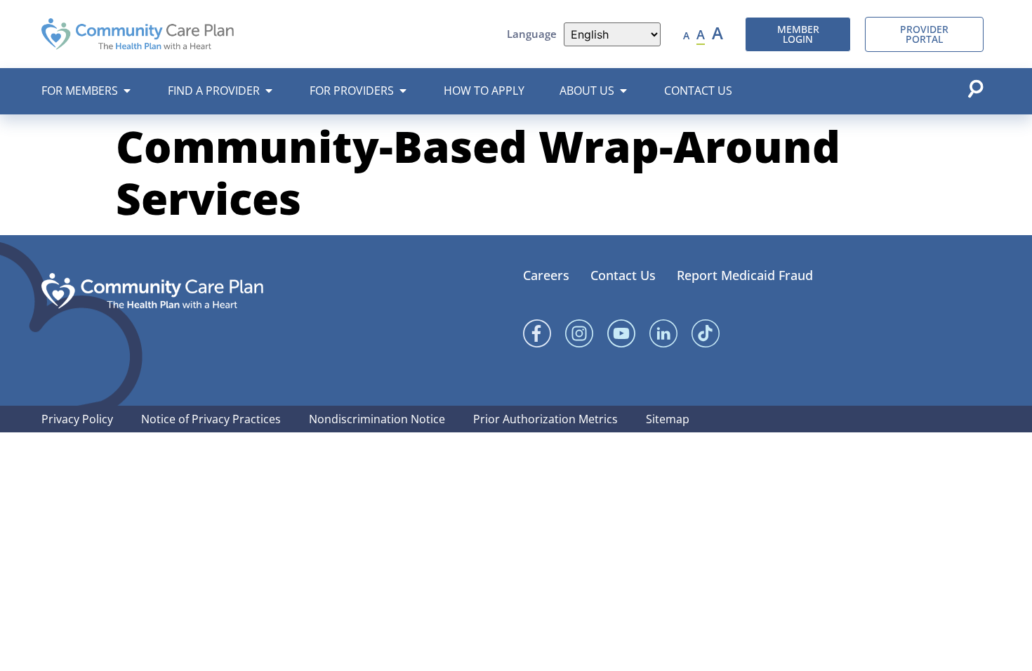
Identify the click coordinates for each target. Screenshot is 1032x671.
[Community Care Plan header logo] (137, 33)
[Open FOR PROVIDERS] (403, 90)
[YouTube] (621, 333)
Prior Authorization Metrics (545, 419)
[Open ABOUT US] (623, 90)
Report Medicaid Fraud (745, 275)
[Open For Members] (127, 90)
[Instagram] (579, 333)
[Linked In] (663, 333)
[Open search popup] (975, 88)
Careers (546, 275)
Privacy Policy (77, 419)
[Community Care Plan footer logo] (152, 291)
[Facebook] (537, 333)
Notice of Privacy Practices (211, 419)
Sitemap (667, 419)
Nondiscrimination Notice (377, 419)
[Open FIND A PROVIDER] (268, 90)
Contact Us (623, 275)
